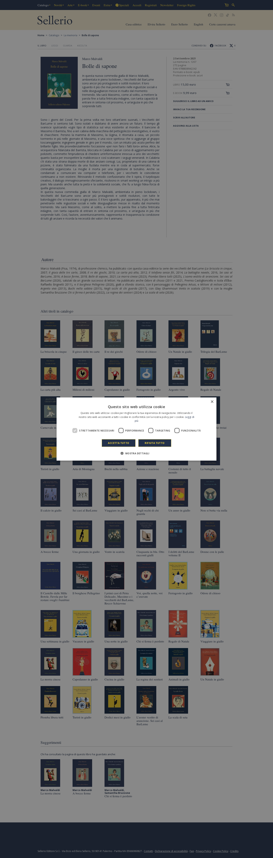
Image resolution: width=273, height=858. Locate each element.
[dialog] (136, 429)
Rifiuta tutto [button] (154, 443)
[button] (136, 453)
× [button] (211, 401)
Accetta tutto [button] (118, 443)
